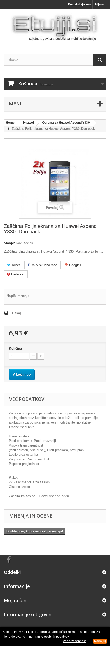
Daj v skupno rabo (43, 265)
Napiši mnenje (18, 296)
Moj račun (15, 600)
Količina (15, 348)
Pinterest (17, 274)
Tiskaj (16, 313)
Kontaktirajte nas (79, 4)
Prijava (99, 4)
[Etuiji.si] (55, 27)
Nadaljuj (100, 641)
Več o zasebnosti (74, 641)
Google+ (75, 265)
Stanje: (9, 243)
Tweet (15, 265)
